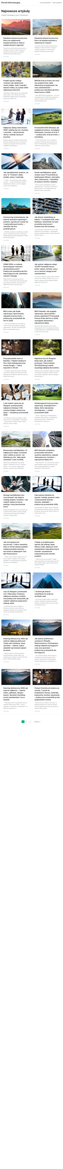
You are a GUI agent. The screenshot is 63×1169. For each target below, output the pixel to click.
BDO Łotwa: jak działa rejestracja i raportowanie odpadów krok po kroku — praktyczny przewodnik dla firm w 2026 (14, 316)
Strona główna (57, 2)
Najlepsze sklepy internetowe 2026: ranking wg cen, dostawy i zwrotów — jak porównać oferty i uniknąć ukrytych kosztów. (15, 132)
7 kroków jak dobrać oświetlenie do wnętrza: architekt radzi (44, 594)
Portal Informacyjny (10, 2)
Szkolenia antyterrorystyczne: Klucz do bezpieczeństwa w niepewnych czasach (46, 40)
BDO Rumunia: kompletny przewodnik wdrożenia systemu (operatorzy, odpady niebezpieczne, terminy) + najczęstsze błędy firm (46, 455)
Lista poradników (45, 2)
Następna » (37, 721)
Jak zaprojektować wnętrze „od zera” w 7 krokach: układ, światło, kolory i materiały (15, 174)
